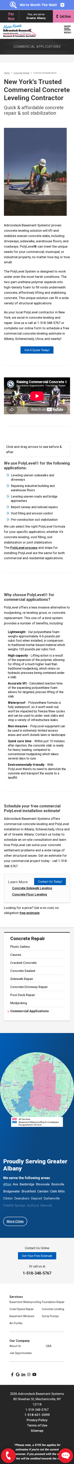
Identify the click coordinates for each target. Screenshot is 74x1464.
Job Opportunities (20, 1353)
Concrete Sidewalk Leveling (32, 888)
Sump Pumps (50, 1316)
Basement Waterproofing (25, 1302)
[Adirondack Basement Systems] (19, 30)
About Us (15, 1346)
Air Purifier (16, 1323)
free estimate (29, 913)
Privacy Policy (37, 1420)
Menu (67, 32)
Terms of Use (37, 1425)
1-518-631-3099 (37, 1415)
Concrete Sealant (22, 971)
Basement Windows (21, 1316)
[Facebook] (12, 1374)
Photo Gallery (20, 947)
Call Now (65, 16)
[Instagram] (28, 1374)
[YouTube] (34, 1374)
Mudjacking (18, 1003)
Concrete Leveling (53, 1309)
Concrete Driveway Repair (29, 987)
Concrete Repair (27, 938)
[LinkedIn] (23, 1374)
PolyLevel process (23, 548)
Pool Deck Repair (22, 995)
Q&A (49, 1346)
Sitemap (37, 1431)
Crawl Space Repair (21, 1309)
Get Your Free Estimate (37, 1255)
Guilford (33, 1205)
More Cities (15, 1221)
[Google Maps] (17, 1374)
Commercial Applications (29, 1011)
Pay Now (11, 16)
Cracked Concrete (23, 963)
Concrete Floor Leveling (29, 894)
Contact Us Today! (50, 881)
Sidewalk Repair (21, 979)
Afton (7, 1184)
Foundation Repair (53, 1302)
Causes (15, 955)
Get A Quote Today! (37, 350)
